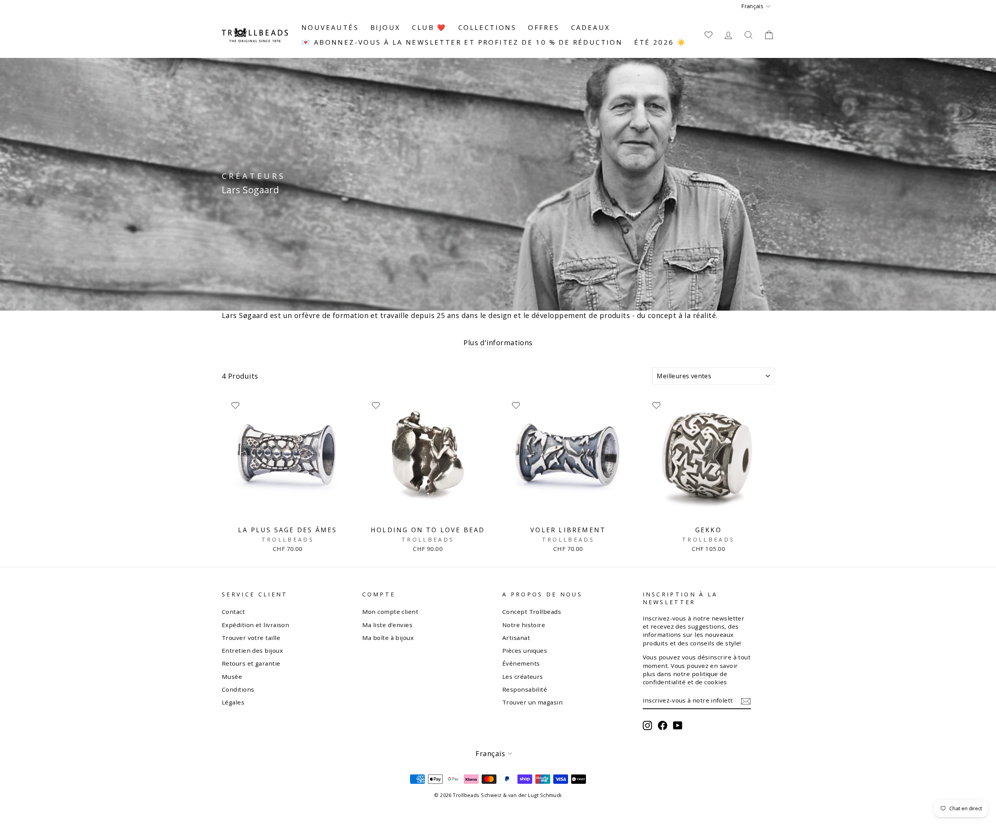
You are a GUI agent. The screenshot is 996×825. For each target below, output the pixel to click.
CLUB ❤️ (429, 27)
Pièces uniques (524, 650)
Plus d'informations (498, 342)
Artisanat (516, 637)
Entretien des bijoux (252, 650)
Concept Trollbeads (531, 611)
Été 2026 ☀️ (660, 42)
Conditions (238, 689)
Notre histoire (523, 625)
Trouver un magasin (532, 702)
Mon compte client (390, 611)
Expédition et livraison (255, 625)
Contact (233, 611)
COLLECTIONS (487, 27)
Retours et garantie (251, 663)
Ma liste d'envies (387, 625)
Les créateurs (522, 676)
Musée (232, 676)
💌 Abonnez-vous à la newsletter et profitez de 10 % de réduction (462, 42)
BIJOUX (385, 27)
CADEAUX (590, 27)
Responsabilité (524, 689)
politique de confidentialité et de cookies (685, 678)
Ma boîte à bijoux (388, 637)
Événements (521, 663)
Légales (233, 702)
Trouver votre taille (251, 637)
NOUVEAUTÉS (330, 27)
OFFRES (543, 27)
